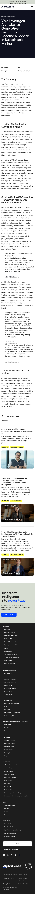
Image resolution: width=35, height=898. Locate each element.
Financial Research (9, 790)
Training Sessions (9, 753)
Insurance (7, 731)
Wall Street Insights (9, 663)
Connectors (7, 629)
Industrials (7, 709)
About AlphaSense (9, 805)
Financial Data (8, 638)
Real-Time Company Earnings (12, 830)
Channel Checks (9, 774)
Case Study (5, 447)
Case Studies (8, 824)
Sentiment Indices (9, 836)
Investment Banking (10, 688)
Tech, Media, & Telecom (17, 447)
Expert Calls (7, 786)
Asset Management (10, 682)
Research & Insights (10, 833)
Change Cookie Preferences (22, 879)
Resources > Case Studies (8, 16)
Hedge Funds (8, 685)
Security (6, 648)
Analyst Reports (8, 768)
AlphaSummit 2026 (9, 740)
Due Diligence (8, 780)
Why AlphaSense (9, 660)
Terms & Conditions (23, 884)
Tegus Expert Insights (10, 654)
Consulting (7, 724)
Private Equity (8, 691)
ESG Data (7, 783)
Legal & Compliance (8, 878)
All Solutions (7, 673)
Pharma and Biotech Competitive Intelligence (17, 796)
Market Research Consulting (12, 793)
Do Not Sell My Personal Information (10, 888)
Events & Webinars (9, 827)
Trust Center (8, 756)
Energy (6, 706)
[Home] (7, 7)
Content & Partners (9, 632)
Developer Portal (9, 746)
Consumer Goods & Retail (11, 703)
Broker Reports (8, 771)
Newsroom (7, 815)
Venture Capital (8, 694)
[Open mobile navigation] (32, 7)
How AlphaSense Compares (12, 642)
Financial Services (16, 500)
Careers (6, 808)
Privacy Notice (7, 884)
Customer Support (9, 743)
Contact (6, 812)
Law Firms (7, 728)
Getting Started (8, 749)
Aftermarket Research (10, 765)
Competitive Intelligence (11, 777)
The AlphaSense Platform (11, 657)
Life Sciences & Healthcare (12, 712)
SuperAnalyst (8, 651)
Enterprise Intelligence (10, 635)
